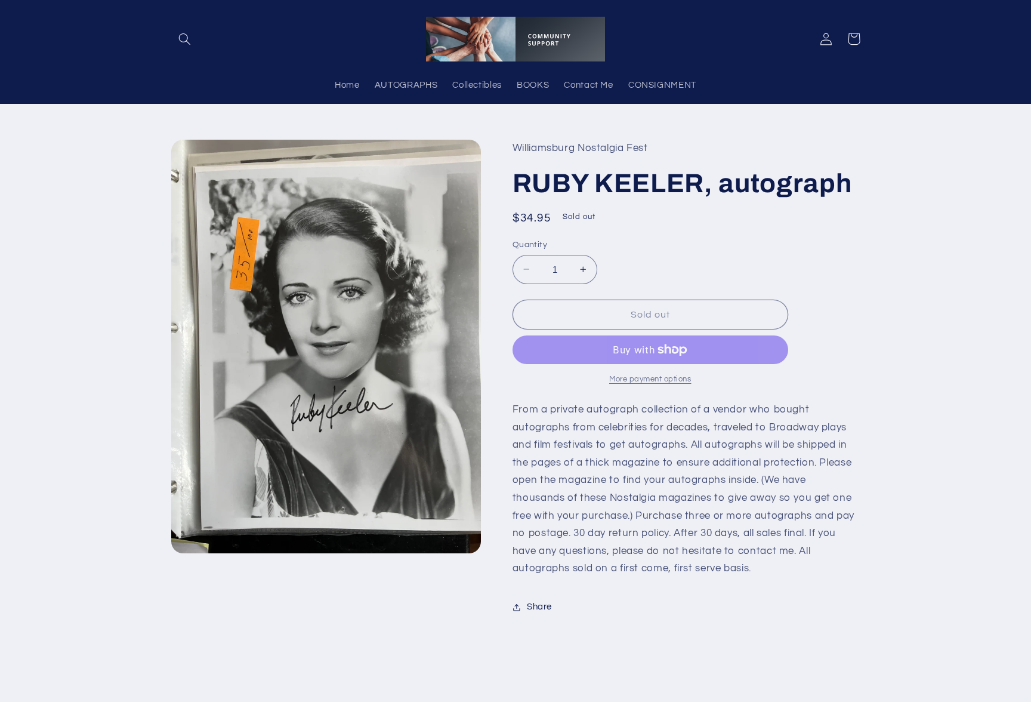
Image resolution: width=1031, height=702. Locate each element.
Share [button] (539, 606)
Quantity (530, 245)
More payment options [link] (650, 379)
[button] (185, 39)
